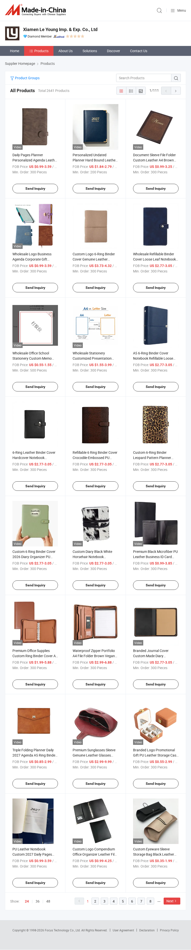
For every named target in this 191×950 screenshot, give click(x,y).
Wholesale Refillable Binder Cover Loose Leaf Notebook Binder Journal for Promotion (155, 259)
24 (27, 901)
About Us (65, 50)
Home (14, 50)
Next (170, 901)
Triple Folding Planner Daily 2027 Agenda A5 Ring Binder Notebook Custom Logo (34, 755)
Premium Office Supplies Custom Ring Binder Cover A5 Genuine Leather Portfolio (35, 655)
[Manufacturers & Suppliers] (36, 10)
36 (38, 901)
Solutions (90, 50)
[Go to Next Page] (176, 90)
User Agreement (123, 930)
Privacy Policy (169, 930)
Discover (113, 50)
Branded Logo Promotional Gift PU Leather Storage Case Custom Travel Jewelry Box (155, 755)
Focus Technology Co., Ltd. (63, 930)
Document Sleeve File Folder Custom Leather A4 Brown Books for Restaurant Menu (154, 160)
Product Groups (27, 78)
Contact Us (138, 50)
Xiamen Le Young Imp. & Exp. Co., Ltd (60, 29)
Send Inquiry (35, 188)
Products (41, 50)
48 (48, 901)
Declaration (147, 930)
